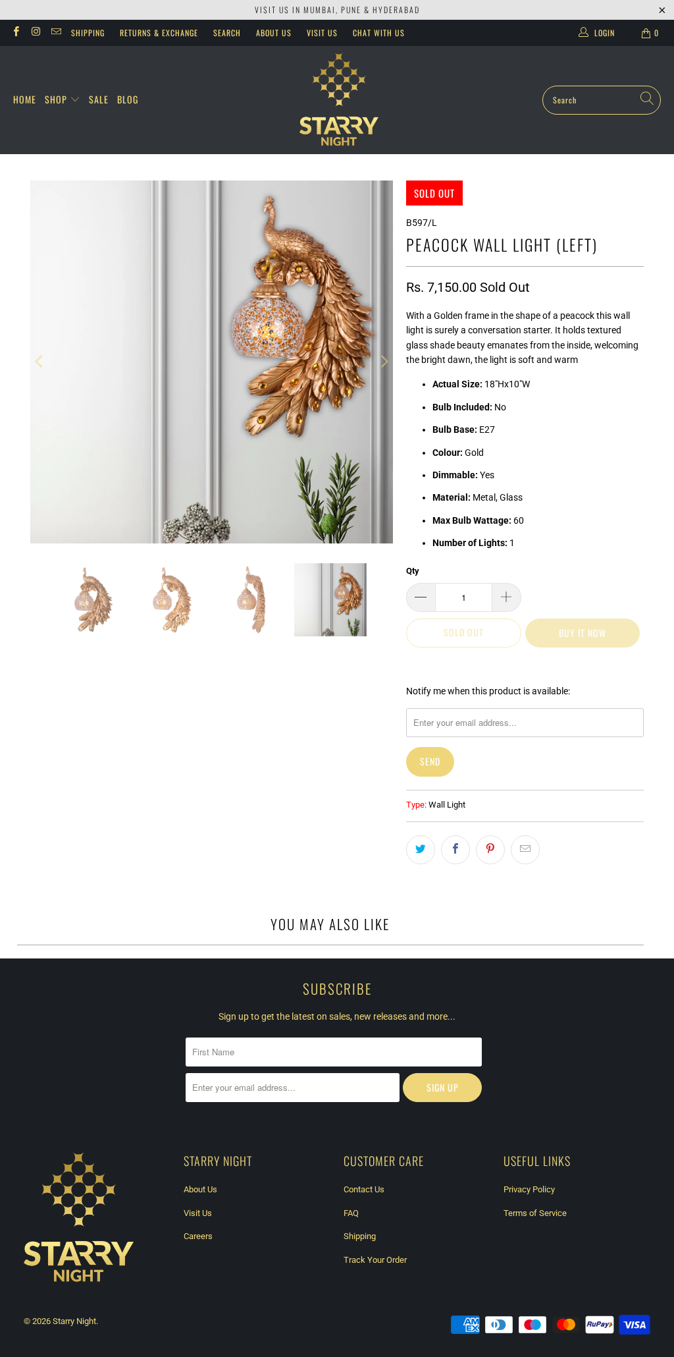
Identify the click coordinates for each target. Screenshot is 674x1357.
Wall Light (446, 805)
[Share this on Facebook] (455, 849)
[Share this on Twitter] (420, 849)
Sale (99, 99)
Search (227, 32)
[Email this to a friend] (525, 849)
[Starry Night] (338, 100)
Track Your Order (375, 1260)
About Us (274, 32)
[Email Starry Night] (55, 33)
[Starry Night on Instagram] (35, 33)
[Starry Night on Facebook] (15, 33)
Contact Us (364, 1189)
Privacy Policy (529, 1189)
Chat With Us (379, 32)
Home (24, 99)
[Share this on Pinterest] (490, 849)
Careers (198, 1236)
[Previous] (40, 362)
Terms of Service (535, 1213)
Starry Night (74, 1321)
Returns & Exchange (159, 32)
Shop (57, 99)
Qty (412, 571)
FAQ (351, 1213)
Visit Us (322, 32)
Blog (127, 99)
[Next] (383, 362)
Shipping (88, 32)
